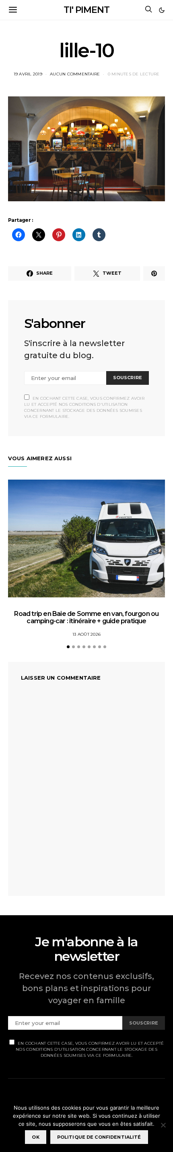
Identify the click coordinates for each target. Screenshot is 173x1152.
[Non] (163, 1125)
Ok (35, 1137)
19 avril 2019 (28, 74)
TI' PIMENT (86, 9)
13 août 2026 (86, 634)
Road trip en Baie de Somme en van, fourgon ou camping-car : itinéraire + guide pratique (86, 617)
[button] (162, 10)
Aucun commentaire (75, 74)
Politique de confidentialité (99, 1137)
